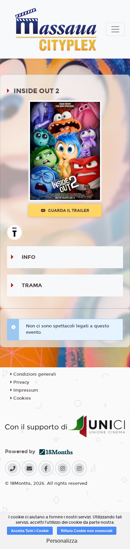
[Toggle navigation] (115, 29)
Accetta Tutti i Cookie (30, 531)
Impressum (25, 390)
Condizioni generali (34, 374)
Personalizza (61, 541)
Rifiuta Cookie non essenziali (86, 531)
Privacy (20, 382)
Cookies (21, 398)
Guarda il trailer (68, 210)
